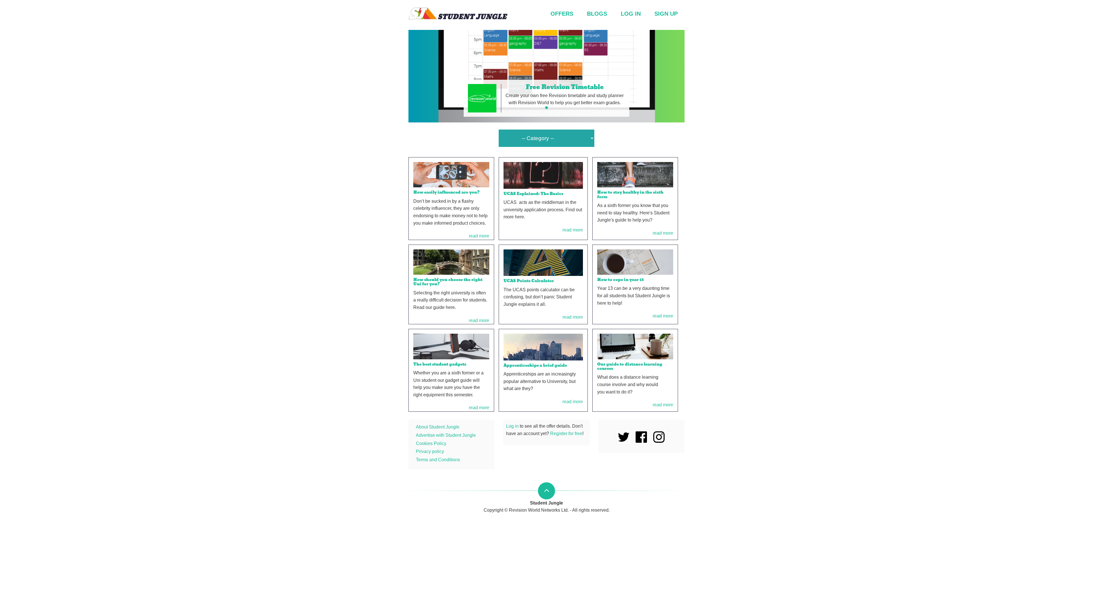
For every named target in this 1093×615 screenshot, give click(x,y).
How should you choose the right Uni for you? (447, 281)
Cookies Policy (431, 443)
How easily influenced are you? (446, 192)
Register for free (566, 433)
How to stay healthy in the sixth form (630, 194)
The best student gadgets (439, 364)
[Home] (458, 14)
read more (479, 235)
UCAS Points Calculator (529, 280)
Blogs (597, 14)
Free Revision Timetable (565, 87)
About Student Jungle (437, 427)
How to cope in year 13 (620, 279)
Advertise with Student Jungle (446, 435)
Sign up (666, 14)
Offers (561, 14)
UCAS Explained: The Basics (533, 193)
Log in (631, 14)
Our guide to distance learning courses (629, 366)
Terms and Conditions (438, 459)
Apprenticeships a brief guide (535, 365)
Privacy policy (430, 451)
